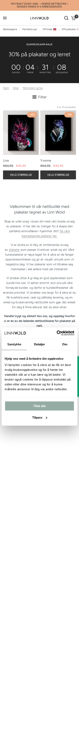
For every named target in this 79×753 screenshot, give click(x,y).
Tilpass (37, 417)
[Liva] (21, 132)
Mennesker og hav (33, 88)
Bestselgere (10, 29)
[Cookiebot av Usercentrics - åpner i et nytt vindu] (56, 333)
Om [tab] (64, 344)
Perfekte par (29, 29)
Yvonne (45, 160)
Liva (6, 160)
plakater (14, 250)
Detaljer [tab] (39, 344)
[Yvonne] (58, 132)
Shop (16, 88)
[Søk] (66, 18)
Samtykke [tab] (14, 344)
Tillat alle (39, 406)
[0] (73, 18)
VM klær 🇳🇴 (49, 29)
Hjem (6, 88)
